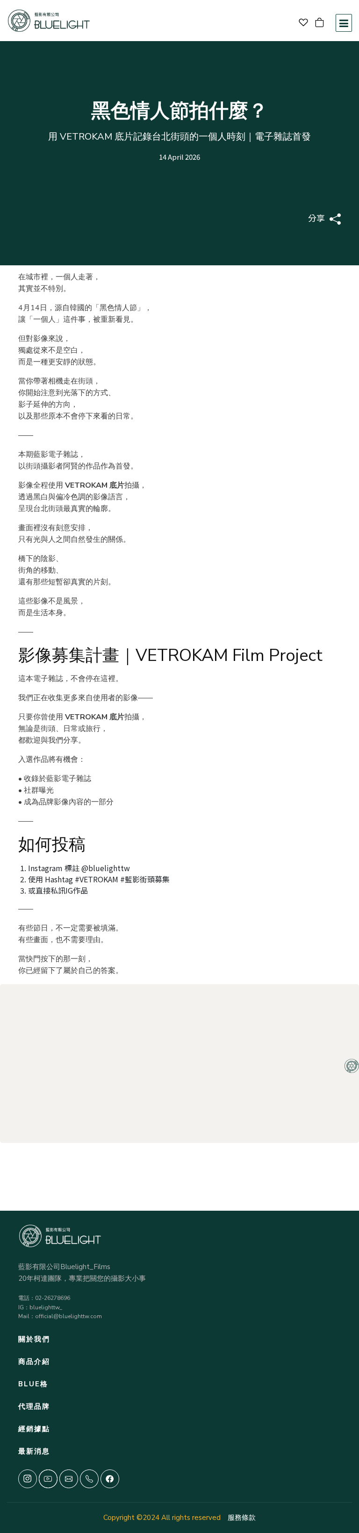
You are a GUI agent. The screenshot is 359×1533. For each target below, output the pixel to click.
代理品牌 (34, 1406)
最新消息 (34, 1451)
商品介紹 (34, 1361)
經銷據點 (34, 1429)
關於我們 (34, 1339)
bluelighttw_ (45, 1307)
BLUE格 (33, 1384)
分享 (316, 218)
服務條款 (242, 1517)
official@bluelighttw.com (68, 1316)
